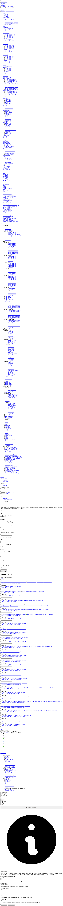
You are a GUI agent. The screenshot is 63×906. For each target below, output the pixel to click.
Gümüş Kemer (6, 142)
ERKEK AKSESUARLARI (11, 762)
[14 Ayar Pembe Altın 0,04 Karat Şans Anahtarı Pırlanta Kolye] (31, 701)
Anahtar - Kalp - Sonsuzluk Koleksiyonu (11, 203)
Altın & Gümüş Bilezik (7, 85)
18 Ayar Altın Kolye (9, 29)
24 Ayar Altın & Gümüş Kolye (11, 81)
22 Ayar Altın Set (8, 66)
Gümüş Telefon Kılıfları (7, 188)
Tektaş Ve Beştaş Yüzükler (10, 130)
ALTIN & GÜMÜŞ (7, 77)
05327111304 (3, 753)
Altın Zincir (5, 67)
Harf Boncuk (5, 176)
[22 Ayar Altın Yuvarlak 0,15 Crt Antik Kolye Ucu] (26, 582)
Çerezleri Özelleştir (4, 876)
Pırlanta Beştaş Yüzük (9, 20)
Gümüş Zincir (5, 141)
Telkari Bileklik (8, 114)
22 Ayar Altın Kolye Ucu (10, 36)
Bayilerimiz (7, 782)
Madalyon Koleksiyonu (7, 200)
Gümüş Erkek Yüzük (9, 147)
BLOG (6, 787)
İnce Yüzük (7, 131)
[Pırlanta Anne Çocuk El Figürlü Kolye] (22, 591)
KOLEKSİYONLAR (7, 194)
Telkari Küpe (8, 125)
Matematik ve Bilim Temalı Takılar (9, 220)
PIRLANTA (5, 13)
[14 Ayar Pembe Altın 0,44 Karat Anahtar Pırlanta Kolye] (28, 710)
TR (3, 2)
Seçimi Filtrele (3, 570)
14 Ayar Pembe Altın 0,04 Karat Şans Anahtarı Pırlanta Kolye (12, 702)
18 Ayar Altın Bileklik (9, 40)
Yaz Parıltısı (5, 198)
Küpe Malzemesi (6, 180)
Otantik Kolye (8, 102)
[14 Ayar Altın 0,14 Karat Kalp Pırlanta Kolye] (12, 618)
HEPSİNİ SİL (3, 516)
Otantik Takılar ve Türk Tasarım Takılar (10, 221)
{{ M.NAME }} (7, 551)
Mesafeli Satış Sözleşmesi (10, 775)
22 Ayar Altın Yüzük (9, 58)
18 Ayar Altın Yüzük (9, 57)
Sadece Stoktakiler (5, 580)
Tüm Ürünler (8, 104)
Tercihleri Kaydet (11, 904)
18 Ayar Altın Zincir (9, 70)
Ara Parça (5, 178)
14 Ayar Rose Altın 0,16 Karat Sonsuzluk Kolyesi (10, 661)
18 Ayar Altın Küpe (9, 51)
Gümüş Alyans (6, 135)
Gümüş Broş (5, 136)
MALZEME (5, 168)
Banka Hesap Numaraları (10, 772)
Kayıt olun (14, 731)
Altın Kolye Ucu (6, 33)
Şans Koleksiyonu (6, 212)
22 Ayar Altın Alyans (9, 63)
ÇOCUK (5, 165)
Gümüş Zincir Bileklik (12, 353)
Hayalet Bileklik (8, 112)
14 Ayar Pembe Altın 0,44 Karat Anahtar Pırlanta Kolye (11, 711)
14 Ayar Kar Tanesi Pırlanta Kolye (7, 596)
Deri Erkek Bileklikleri (9, 153)
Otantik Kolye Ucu (9, 109)
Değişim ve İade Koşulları (10, 776)
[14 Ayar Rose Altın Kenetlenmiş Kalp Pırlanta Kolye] (13, 655)
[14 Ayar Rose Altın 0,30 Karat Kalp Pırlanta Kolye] (13, 650)
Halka (4, 189)
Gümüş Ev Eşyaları (7, 192)
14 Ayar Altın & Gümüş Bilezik (11, 87)
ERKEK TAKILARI (7, 144)
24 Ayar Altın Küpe (9, 54)
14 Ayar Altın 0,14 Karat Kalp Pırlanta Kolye (9, 619)
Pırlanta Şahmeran (6, 17)
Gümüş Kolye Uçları (9, 106)
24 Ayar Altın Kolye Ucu (10, 37)
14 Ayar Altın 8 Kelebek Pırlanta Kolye (8, 601)
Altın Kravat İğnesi (6, 155)
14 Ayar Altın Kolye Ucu (10, 34)
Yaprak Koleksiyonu (7, 209)
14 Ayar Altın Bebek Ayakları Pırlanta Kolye (9, 606)
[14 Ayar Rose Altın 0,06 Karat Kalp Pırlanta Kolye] (26, 646)
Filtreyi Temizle (3, 571)
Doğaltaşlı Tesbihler (9, 160)
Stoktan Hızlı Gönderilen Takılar (9, 196)
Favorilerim (2, 4)
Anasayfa (5, 498)
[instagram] (4, 742)
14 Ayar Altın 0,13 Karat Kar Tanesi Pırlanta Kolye (10, 725)
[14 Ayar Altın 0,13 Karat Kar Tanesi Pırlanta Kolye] (13, 724)
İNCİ (6, 760)
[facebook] (4, 737)
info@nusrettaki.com (9, 790)
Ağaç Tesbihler (8, 162)
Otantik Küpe (8, 126)
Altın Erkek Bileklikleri (10, 152)
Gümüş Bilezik (6, 117)
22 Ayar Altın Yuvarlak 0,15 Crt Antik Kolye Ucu (10, 583)
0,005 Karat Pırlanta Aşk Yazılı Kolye (7, 587)
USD (3, 3)
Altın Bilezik (5, 44)
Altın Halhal (5, 76)
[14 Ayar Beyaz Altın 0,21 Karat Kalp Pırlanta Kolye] (13, 678)
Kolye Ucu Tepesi (6, 190)
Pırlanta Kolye (6, 14)
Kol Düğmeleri (6, 148)
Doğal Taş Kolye (11, 337)
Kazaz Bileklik (8, 113)
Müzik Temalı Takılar (7, 219)
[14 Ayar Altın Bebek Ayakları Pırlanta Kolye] (24, 605)
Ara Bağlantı (5, 179)
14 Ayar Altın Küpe (9, 50)
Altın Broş (5, 73)
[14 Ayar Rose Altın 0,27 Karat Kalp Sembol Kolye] (13, 669)
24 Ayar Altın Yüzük (9, 59)
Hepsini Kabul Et (12, 876)
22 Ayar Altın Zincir (9, 69)
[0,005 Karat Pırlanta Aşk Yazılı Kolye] (10, 586)
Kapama (4, 183)
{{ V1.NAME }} (7, 529)
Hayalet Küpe (8, 124)
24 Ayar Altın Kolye (9, 31)
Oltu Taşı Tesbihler (9, 159)
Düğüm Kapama (6, 184)
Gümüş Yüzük (6, 127)
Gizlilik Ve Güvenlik (9, 777)
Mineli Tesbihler (11, 412)
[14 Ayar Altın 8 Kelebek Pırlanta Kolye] (22, 600)
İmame (4, 172)
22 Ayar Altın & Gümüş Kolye (11, 80)
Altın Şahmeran (6, 71)
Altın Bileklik (5, 38)
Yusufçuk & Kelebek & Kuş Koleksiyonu (11, 205)
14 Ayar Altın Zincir (9, 68)
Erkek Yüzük (5, 145)
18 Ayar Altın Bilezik (9, 46)
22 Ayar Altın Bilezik (9, 47)
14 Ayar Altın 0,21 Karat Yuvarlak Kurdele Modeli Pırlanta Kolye (13, 629)
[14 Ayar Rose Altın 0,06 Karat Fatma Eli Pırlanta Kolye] (14, 637)
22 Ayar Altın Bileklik (9, 41)
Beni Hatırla (4, 492)
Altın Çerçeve (5, 72)
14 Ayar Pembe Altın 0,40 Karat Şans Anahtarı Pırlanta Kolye (12, 707)
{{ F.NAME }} (7, 565)
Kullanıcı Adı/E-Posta (4, 487)
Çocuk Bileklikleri (6, 166)
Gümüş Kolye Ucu (6, 105)
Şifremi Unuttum (10, 492)
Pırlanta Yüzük (8, 24)
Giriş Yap (2, 493)
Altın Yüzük (5, 55)
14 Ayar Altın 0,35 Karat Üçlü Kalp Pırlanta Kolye (10, 688)
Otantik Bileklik (8, 115)
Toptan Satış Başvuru (9, 786)
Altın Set (4, 65)
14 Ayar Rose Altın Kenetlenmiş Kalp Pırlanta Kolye (10, 656)
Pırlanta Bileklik (6, 15)
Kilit (4, 173)
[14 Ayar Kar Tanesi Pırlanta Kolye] (10, 595)
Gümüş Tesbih (11, 408)
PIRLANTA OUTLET (7, 25)
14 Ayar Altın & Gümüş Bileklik (11, 83)
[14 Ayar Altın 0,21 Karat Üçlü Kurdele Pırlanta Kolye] (13, 683)
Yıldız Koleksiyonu (7, 211)
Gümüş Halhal (6, 138)
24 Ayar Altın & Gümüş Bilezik (11, 89)
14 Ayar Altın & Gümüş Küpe (11, 92)
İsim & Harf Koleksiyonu (8, 201)
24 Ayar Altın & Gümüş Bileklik (11, 84)
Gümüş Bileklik (6, 110)
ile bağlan (2, 494)
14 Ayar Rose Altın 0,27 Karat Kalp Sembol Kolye (10, 670)
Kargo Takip (2, 5)
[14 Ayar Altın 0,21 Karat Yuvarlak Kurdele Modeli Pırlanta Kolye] (16, 628)
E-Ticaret (28, 807)
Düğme (4, 187)
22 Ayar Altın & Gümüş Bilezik (11, 88)
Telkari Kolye (8, 101)
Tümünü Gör (10, 237)
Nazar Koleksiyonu (7, 208)
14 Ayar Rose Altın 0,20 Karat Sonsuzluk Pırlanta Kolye (11, 675)
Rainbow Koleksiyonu (7, 199)
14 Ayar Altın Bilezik (9, 45)
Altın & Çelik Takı (6, 74)
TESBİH (4, 157)
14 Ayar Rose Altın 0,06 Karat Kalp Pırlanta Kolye (10, 647)
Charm (4, 181)
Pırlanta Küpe (5, 16)
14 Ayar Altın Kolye (9, 28)
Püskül (4, 170)
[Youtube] (4, 747)
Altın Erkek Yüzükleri (9, 146)
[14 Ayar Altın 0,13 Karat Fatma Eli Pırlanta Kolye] (13, 632)
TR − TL (4, 1)
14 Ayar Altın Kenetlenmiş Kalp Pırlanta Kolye (9, 610)
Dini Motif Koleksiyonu (7, 215)
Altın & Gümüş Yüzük (7, 93)
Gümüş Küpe (5, 122)
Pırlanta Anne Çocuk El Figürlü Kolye (7, 592)
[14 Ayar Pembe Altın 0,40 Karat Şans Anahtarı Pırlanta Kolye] (15, 706)
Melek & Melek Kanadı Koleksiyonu (10, 206)
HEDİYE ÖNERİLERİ (10, 765)
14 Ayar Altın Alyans (9, 61)
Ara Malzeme (5, 177)
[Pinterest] (4, 745)
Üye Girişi (5, 485)
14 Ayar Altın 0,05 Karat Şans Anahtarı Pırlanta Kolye (11, 698)
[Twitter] (4, 740)
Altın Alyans (5, 60)
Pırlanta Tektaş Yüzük (9, 19)
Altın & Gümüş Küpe (7, 90)
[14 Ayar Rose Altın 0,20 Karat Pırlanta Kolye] (12, 664)
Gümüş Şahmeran (6, 137)
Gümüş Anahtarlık (6, 143)
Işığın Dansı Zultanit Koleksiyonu (9, 218)
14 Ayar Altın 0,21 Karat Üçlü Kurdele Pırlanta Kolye (10, 684)
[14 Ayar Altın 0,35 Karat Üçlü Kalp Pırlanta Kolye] (26, 687)
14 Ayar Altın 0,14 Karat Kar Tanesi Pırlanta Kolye (10, 720)
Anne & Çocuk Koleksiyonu (8, 213)
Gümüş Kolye (5, 98)
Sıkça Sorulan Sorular (9, 784)
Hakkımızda (7, 779)
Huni (4, 185)
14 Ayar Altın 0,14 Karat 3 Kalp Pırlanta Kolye (9, 693)
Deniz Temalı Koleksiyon (8, 216)
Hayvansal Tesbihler (9, 163)
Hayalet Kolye (8, 100)
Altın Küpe (5, 49)
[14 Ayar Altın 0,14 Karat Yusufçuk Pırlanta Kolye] (13, 623)
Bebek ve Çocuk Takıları (10, 767)
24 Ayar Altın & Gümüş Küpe (11, 91)
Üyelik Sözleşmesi (9, 773)
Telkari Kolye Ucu (9, 108)
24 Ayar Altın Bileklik (9, 42)
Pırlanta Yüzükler (6, 18)
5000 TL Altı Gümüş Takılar (8, 197)
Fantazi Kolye (8, 103)
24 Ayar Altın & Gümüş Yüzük (11, 95)
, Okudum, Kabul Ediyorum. (12, 732)
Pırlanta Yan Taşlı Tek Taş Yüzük (11, 23)
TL (1, 3)
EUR (5, 3)
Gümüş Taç (5, 140)
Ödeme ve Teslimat (9, 769)
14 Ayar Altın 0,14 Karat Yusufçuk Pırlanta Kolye (10, 624)
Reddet (13, 874)
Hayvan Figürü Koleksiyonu (8, 202)
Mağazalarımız (8, 780)
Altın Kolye (5, 27)
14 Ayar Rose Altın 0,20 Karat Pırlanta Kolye (9, 665)
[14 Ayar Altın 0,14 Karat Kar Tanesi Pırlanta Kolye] (13, 719)
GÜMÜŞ (5, 97)
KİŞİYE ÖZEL (8, 763)
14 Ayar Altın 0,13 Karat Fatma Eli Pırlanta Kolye (10, 633)
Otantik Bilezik (8, 121)
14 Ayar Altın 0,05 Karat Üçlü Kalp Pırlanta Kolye (10, 615)
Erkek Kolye (5, 156)
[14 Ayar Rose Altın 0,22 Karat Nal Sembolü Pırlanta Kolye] (14, 641)
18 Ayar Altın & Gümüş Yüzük (11, 94)
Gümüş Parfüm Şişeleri (7, 169)
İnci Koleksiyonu (6, 217)
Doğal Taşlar (5, 191)
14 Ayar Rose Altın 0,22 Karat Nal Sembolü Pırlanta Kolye (12, 642)
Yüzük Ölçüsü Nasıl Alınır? (10, 770)
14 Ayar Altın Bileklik (9, 39)
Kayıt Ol (6, 493)
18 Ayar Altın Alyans (9, 62)
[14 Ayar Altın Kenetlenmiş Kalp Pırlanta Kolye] (25, 609)
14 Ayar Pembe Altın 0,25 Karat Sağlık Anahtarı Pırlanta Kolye (12, 716)
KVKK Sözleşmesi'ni (6, 732)
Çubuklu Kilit (5, 174)
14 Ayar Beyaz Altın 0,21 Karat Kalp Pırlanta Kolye (10, 679)
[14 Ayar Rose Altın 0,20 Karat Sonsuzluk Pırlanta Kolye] (14, 673)
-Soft (26, 807)
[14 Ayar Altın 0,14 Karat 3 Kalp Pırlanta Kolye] (12, 692)
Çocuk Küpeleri (6, 167)
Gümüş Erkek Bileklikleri (10, 151)
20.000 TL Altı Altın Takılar (8, 195)
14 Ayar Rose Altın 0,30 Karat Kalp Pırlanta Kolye (10, 652)
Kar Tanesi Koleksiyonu (7, 207)
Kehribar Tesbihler (9, 158)
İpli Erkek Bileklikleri (9, 154)
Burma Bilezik (8, 120)
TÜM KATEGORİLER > (8, 499)
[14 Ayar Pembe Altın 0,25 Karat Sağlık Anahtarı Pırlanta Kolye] (15, 715)
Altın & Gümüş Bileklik (7, 82)
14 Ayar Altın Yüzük (9, 56)
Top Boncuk (5, 175)
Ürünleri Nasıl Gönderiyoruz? (11, 771)
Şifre (1, 489)
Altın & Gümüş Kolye (7, 78)
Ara (13, 7)
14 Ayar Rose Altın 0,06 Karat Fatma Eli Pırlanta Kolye (11, 638)
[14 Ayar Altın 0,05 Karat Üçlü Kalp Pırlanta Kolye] (26, 614)
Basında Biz (7, 781)
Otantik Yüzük (8, 133)
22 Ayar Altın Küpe (9, 52)
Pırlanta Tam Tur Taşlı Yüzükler (11, 22)
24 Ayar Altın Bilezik (9, 48)
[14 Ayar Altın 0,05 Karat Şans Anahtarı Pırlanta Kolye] (28, 696)
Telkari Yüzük (8, 132)
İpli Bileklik (10, 351)
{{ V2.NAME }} (7, 537)
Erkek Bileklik (6, 149)
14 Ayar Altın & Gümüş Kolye (11, 79)
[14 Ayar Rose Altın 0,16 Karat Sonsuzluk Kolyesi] (13, 660)
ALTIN (4, 26)
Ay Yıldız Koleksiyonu (7, 210)
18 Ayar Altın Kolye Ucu (10, 35)
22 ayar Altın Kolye (9, 30)
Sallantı (4, 186)
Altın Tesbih (10, 409)
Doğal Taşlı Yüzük (11, 374)
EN (6, 2)
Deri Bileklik (10, 352)
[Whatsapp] (4, 749)
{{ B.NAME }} (7, 544)
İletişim (6, 783)
